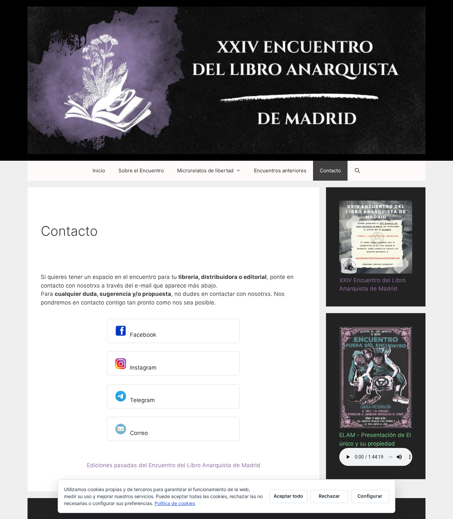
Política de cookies (175, 503)
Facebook (143, 334)
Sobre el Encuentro (141, 170)
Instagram (143, 367)
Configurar (369, 496)
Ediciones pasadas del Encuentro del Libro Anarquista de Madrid (173, 465)
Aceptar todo (288, 496)
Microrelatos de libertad (205, 170)
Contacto (330, 170)
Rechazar (329, 496)
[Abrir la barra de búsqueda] (357, 171)
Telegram (142, 400)
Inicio (99, 170)
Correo (139, 433)
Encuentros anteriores (280, 170)
